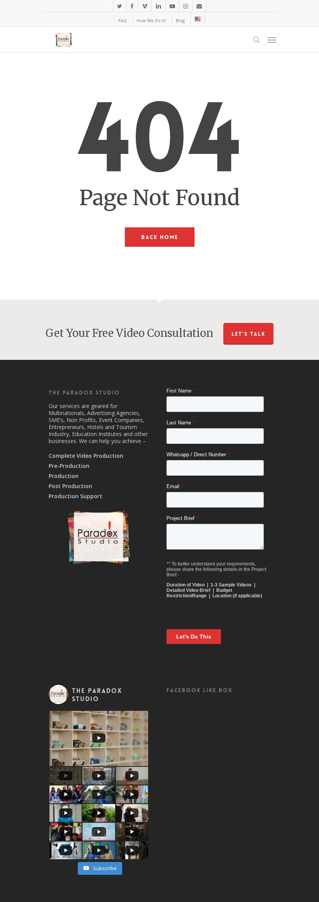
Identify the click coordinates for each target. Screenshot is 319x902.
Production (64, 476)
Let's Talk (248, 333)
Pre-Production (69, 465)
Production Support (75, 496)
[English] (197, 19)
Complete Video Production (86, 455)
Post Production (70, 486)
